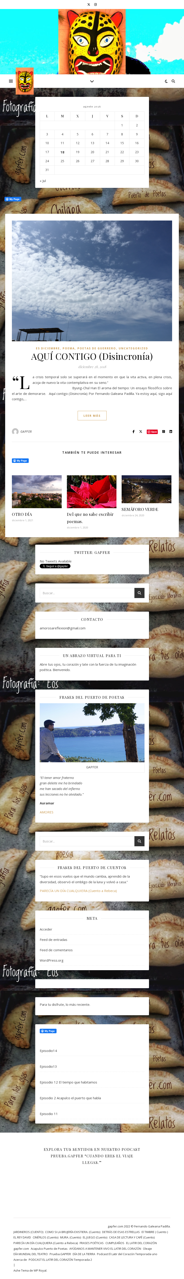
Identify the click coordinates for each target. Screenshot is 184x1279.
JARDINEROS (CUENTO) (28, 1232)
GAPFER (26, 431)
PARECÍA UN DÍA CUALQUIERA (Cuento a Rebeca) (78, 890)
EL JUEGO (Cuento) (95, 1237)
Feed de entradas (53, 939)
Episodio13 (48, 1066)
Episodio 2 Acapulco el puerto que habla (70, 1098)
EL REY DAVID (22, 1237)
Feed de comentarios (56, 950)
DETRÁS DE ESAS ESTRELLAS (121, 1232)
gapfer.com (21, 1249)
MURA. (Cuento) (70, 1237)
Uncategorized (133, 348)
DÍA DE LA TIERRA (84, 1254)
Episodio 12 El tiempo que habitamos (68, 1082)
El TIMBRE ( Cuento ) (155, 1232)
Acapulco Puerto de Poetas (49, 1249)
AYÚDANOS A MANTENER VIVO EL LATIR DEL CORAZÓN (105, 1249)
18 (62, 152)
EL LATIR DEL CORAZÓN (141, 1243)
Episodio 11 (49, 1113)
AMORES (46, 812)
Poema (69, 348)
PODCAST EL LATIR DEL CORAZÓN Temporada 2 (60, 1260)
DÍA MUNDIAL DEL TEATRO (30, 1254)
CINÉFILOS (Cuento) (45, 1237)
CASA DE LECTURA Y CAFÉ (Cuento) (132, 1237)
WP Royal (40, 1270)
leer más (92, 416)
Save (154, 431)
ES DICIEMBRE (48, 348)
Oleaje (147, 1249)
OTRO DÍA (22, 514)
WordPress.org (52, 960)
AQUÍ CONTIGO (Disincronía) (92, 356)
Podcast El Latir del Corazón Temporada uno (127, 1254)
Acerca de (20, 1260)
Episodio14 (48, 1050)
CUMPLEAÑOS (114, 1243)
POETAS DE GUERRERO (96, 348)
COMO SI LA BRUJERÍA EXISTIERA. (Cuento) (72, 1232)
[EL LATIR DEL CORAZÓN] (92, 51)
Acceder (46, 929)
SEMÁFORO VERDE (140, 509)
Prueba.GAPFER (60, 1254)
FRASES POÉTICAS (92, 1243)
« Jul (43, 180)
